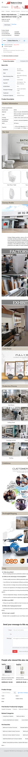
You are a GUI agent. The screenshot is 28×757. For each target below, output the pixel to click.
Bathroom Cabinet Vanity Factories (11, 731)
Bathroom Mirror (21, 716)
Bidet (3, 701)
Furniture (8, 11)
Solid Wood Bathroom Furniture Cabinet (12, 738)
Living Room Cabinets (8, 716)
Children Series (19, 698)
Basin (17, 696)
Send (15, 651)
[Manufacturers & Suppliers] (14, 2)
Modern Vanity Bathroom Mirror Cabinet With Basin (15, 742)
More (3, 745)
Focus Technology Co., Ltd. (19, 750)
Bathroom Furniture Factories (10, 727)
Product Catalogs (23, 692)
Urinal (3, 698)
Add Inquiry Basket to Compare (10, 55)
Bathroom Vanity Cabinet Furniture (11, 735)
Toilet (3, 696)
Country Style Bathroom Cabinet (10, 720)
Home (3, 11)
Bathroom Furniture (15, 11)
